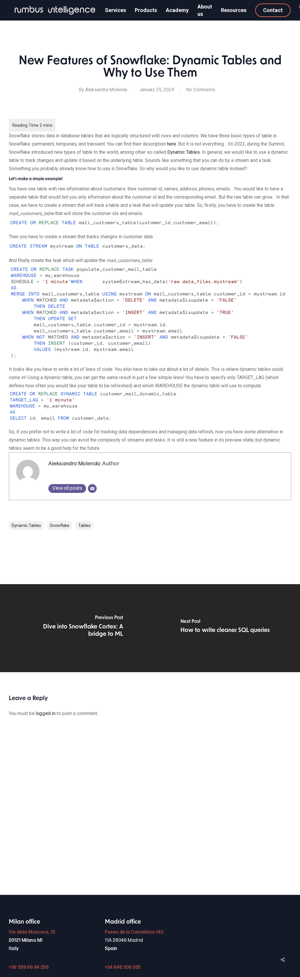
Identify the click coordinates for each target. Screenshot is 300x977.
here (171, 144)
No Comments (200, 89)
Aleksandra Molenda (106, 89)
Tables (84, 525)
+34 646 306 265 (123, 967)
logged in (45, 713)
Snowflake (59, 525)
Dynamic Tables (183, 152)
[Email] (92, 488)
